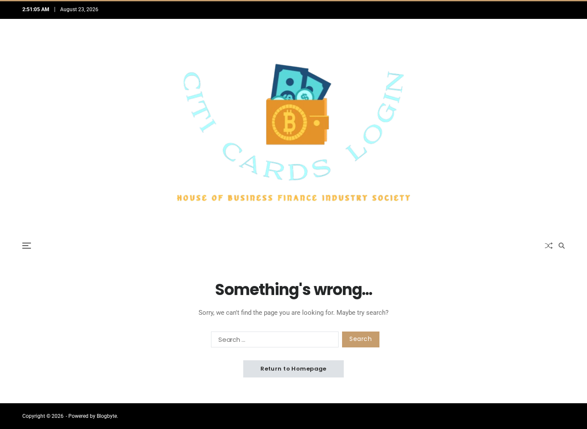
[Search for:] (273, 341)
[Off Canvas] (26, 246)
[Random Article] (549, 245)
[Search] (562, 246)
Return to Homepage (293, 369)
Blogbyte (107, 416)
